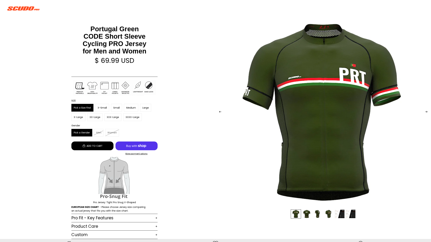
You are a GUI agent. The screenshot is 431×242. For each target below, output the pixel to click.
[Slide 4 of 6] (329, 214)
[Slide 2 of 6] (307, 214)
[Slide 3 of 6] (318, 214)
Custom (79, 234)
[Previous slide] (219, 112)
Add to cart (95, 146)
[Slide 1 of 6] (296, 214)
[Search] (406, 8)
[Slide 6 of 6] (350, 214)
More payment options (136, 153)
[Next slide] (427, 112)
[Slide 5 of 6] (339, 214)
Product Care (84, 226)
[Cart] (420, 8)
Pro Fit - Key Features (92, 218)
